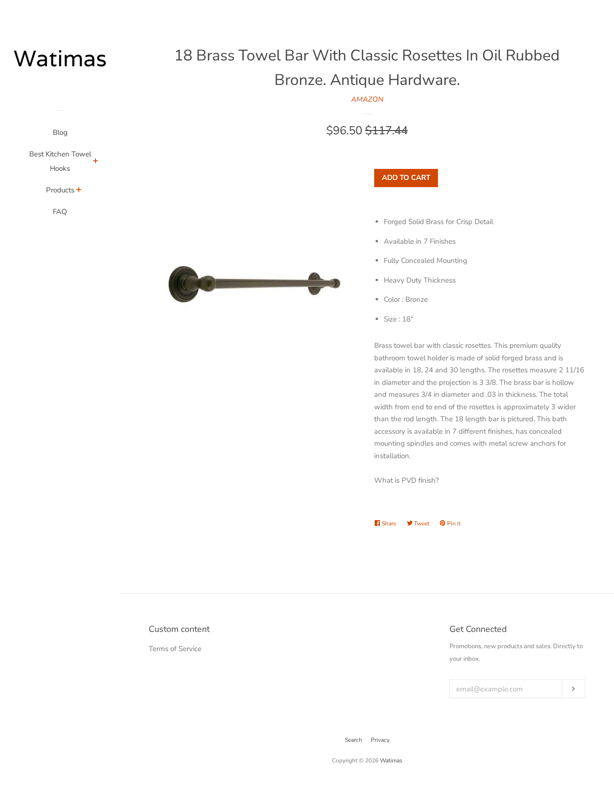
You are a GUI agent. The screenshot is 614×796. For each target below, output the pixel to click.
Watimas (391, 760)
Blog (60, 132)
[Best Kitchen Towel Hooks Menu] (95, 162)
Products (60, 190)
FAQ (60, 211)
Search (353, 740)
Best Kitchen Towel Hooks (60, 161)
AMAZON (367, 99)
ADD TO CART (406, 177)
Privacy (380, 740)
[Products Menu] (78, 191)
